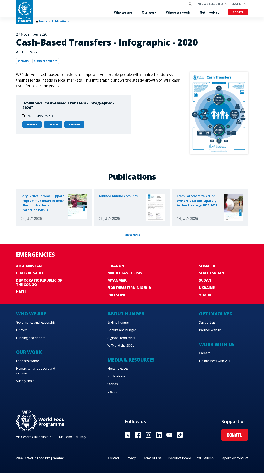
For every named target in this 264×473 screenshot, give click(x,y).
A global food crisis (121, 338)
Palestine (116, 294)
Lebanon (115, 265)
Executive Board (179, 458)
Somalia (207, 265)
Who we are (123, 12)
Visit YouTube (169, 435)
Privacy (130, 458)
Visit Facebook (138, 435)
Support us (207, 322)
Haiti (21, 291)
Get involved (210, 12)
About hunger (125, 313)
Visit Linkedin (159, 435)
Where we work (178, 12)
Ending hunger (118, 322)
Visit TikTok (180, 435)
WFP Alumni (205, 458)
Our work (149, 12)
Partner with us (210, 330)
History (21, 330)
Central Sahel (30, 273)
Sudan (205, 280)
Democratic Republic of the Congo (39, 282)
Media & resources (210, 4)
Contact (113, 458)
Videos (112, 392)
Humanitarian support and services (35, 370)
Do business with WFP (215, 361)
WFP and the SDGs (120, 345)
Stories (112, 384)
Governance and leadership (36, 322)
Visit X (127, 435)
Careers (204, 353)
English (237, 4)
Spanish (74, 124)
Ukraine (207, 287)
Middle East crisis (124, 273)
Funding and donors (30, 338)
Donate (238, 12)
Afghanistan (29, 265)
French (53, 124)
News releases (118, 368)
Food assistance (27, 361)
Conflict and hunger (121, 330)
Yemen (205, 294)
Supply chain (25, 381)
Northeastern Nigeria (129, 287)
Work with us (216, 344)
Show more (132, 234)
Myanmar (117, 280)
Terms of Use (152, 458)
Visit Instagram (148, 435)
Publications (60, 21)
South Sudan (211, 273)
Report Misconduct (234, 458)
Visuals (23, 61)
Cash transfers (45, 61)
